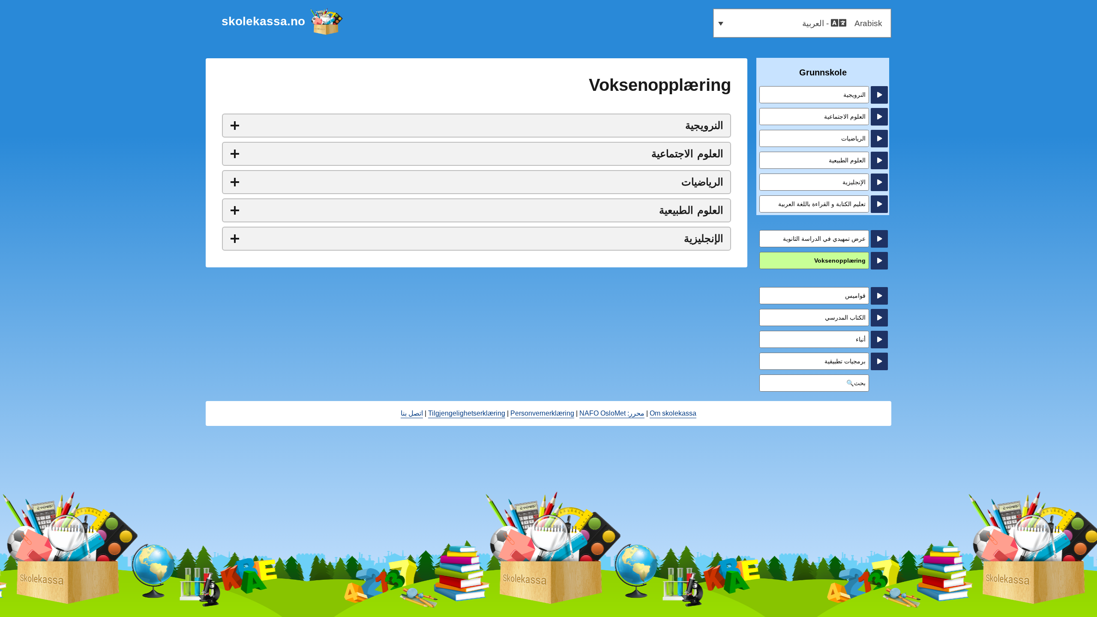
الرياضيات (853, 138)
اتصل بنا (412, 413)
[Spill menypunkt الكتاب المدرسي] (879, 317)
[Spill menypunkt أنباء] (879, 339)
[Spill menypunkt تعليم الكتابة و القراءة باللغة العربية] (879, 204)
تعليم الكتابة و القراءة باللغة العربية (822, 204)
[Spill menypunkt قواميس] (879, 296)
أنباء (861, 339)
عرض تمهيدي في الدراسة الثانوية (824, 238)
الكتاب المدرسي (845, 317)
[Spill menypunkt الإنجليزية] (879, 182)
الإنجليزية (854, 182)
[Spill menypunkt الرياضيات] (879, 138)
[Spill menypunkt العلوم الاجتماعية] (879, 117)
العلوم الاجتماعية (845, 116)
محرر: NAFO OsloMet (611, 413)
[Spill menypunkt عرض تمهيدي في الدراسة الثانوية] (879, 239)
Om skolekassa (673, 413)
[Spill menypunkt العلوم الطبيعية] (879, 160)
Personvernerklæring (542, 413)
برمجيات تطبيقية (845, 361)
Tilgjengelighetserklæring (466, 413)
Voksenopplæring (840, 260)
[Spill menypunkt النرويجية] (879, 95)
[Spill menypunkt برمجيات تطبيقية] (879, 361)
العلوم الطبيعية (847, 160)
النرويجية (854, 94)
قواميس (855, 295)
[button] (802, 23)
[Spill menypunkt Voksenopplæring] (879, 261)
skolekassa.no (263, 21)
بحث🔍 (856, 383)
